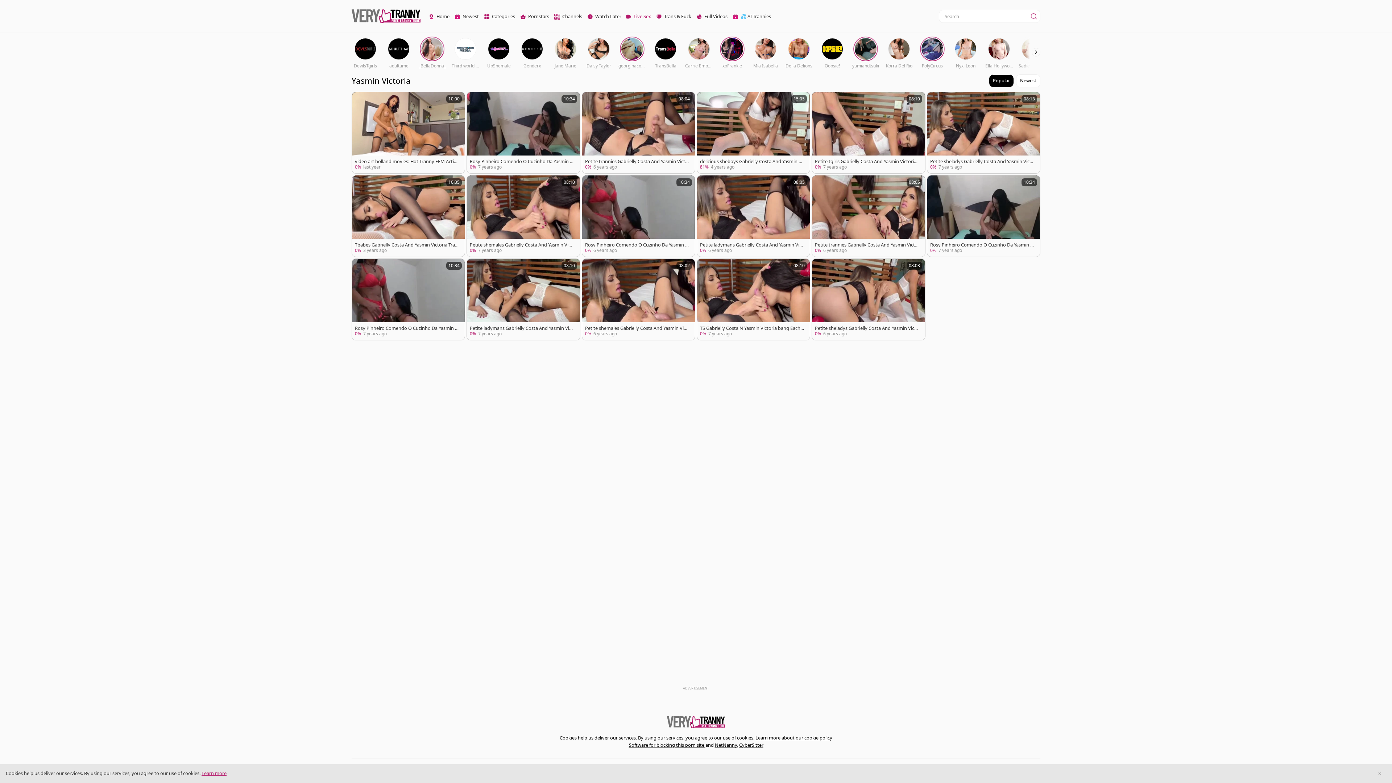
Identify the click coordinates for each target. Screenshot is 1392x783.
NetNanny (726, 745)
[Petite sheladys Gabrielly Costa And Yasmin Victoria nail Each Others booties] (868, 299)
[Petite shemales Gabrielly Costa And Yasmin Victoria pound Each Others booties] (638, 299)
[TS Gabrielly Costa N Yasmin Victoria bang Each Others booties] (753, 299)
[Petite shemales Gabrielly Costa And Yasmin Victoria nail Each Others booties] (523, 216)
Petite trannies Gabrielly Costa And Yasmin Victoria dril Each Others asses (866, 245)
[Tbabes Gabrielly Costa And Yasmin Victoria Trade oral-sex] (408, 216)
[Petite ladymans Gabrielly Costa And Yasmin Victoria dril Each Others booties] (753, 216)
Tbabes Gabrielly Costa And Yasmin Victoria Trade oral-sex (406, 245)
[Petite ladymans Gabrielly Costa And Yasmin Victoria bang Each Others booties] (523, 299)
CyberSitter (751, 745)
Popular (1001, 80)
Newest (1028, 80)
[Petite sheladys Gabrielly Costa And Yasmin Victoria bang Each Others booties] (983, 132)
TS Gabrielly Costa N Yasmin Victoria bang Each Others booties (750, 328)
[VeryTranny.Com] (386, 16)
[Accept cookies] (1379, 773)
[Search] (1034, 16)
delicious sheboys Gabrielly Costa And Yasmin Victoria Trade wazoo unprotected (751, 161)
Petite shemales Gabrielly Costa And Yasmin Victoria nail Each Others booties (521, 245)
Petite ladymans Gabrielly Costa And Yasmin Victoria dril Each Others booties (751, 245)
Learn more (214, 773)
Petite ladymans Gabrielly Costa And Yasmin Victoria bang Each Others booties (521, 328)
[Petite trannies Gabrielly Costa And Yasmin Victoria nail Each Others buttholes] (638, 132)
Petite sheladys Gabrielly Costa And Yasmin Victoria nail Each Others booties (867, 328)
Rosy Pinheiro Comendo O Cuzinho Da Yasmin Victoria (522, 161)
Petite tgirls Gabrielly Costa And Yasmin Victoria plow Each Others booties (865, 161)
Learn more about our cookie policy (793, 737)
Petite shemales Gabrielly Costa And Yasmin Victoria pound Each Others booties (636, 328)
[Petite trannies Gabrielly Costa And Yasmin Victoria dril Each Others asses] (868, 216)
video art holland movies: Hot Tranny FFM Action (406, 161)
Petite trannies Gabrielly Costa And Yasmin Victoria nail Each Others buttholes (636, 161)
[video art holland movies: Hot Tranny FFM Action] (408, 132)
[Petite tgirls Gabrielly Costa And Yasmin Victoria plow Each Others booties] (868, 132)
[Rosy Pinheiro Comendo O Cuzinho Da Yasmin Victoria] (523, 132)
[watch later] (360, 101)
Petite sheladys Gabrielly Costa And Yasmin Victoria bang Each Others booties (982, 161)
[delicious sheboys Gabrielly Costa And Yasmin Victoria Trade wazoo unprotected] (753, 132)
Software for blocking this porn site (667, 745)
